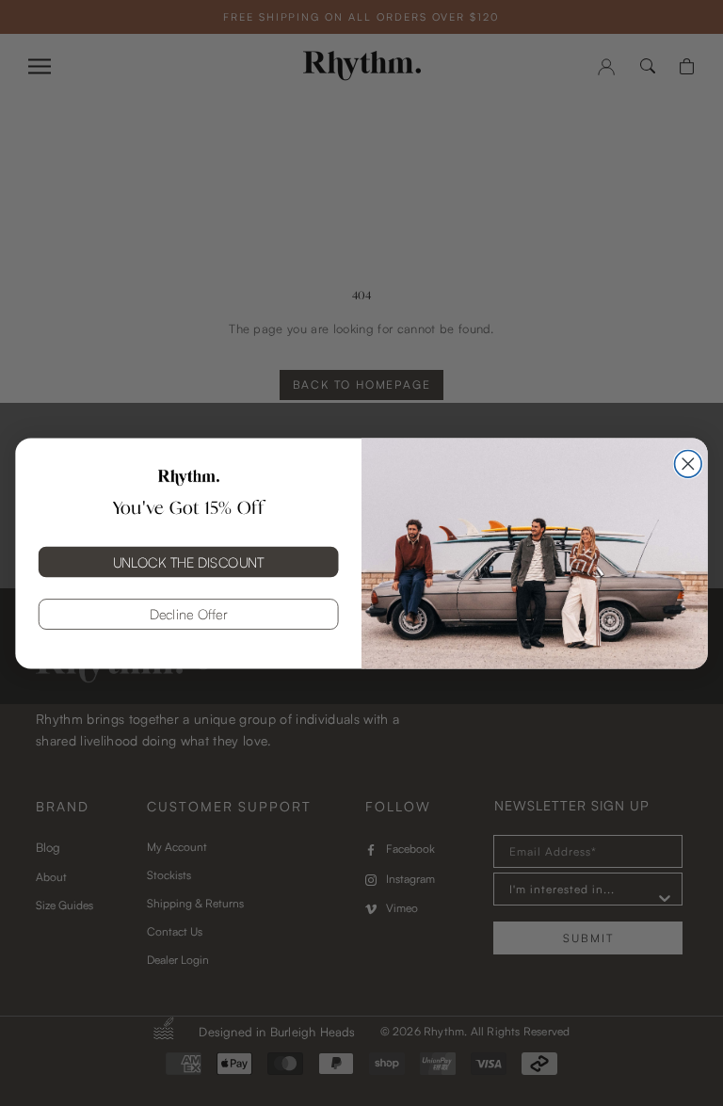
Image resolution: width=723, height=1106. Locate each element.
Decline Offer (189, 613)
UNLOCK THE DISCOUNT (189, 561)
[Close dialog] (688, 463)
